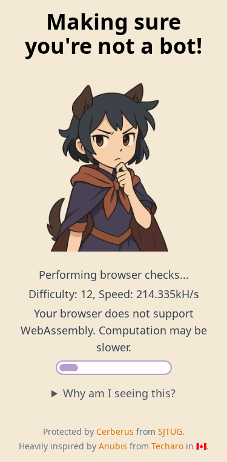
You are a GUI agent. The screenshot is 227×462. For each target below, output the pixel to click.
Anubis (113, 446)
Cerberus (115, 431)
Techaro (167, 446)
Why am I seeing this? (119, 393)
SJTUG (170, 431)
